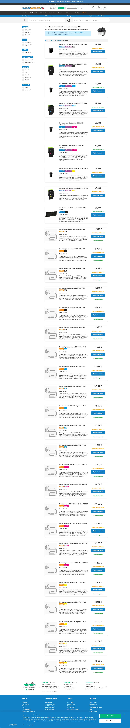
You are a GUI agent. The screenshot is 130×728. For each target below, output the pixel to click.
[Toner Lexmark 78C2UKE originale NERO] (51, 274)
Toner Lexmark (57, 40)
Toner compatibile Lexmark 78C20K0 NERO (73, 44)
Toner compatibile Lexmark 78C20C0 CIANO (73, 84)
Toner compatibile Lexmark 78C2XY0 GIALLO (73, 188)
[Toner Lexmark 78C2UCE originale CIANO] (51, 392)
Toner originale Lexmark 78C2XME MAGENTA (73, 543)
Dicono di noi (70, 702)
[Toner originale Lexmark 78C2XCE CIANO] (51, 431)
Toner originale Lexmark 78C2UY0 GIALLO (72, 602)
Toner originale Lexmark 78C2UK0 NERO (72, 249)
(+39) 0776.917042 (78, 32)
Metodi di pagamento (50, 704)
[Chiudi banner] (124, 714)
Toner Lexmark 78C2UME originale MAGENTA (73, 504)
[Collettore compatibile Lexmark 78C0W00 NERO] (51, 214)
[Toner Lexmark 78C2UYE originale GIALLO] (51, 628)
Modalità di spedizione (50, 706)
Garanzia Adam (71, 704)
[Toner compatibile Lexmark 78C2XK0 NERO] (51, 70)
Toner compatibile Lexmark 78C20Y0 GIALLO (73, 168)
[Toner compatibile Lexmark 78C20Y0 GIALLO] (51, 174)
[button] (36, 12)
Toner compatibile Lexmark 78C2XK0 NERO (73, 64)
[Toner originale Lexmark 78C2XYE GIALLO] (51, 667)
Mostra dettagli (27, 725)
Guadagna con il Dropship (28, 711)
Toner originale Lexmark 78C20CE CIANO (72, 445)
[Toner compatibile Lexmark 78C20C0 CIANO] (51, 90)
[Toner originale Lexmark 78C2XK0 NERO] (51, 294)
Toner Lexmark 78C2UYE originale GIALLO (72, 621)
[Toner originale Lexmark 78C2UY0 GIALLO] (51, 608)
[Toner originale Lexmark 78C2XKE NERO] (51, 314)
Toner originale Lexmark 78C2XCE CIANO (72, 425)
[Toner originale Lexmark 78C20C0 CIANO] (51, 353)
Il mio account (93, 702)
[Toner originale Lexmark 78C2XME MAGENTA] (51, 549)
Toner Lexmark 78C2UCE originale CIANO (72, 386)
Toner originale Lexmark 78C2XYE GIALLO (72, 661)
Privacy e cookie (71, 707)
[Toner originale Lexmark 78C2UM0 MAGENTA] (51, 490)
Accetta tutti (110, 715)
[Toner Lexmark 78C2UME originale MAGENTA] (51, 510)
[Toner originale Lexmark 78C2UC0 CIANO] (51, 372)
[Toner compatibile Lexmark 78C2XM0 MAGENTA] (51, 152)
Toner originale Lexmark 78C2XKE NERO (72, 308)
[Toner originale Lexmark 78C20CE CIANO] (51, 451)
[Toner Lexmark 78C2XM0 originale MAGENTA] (51, 529)
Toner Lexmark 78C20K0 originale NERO (72, 229)
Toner (51, 40)
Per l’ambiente (25, 704)
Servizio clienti (93, 711)
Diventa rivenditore (26, 709)
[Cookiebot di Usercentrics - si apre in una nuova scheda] (12, 725)
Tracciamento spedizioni (96, 707)
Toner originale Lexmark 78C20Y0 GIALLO (72, 582)
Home (46, 40)
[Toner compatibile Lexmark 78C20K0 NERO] (51, 50)
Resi (91, 709)
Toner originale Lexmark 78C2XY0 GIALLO (72, 641)
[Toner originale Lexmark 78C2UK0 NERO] (51, 255)
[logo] (33, 8)
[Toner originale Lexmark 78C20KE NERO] (51, 333)
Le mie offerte (93, 704)
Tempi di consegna (49, 707)
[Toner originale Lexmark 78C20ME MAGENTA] (51, 569)
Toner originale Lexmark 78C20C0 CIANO (72, 347)
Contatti (24, 706)
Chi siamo (24, 702)
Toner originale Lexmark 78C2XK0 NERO (72, 288)
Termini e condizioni (49, 709)
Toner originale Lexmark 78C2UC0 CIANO (72, 366)
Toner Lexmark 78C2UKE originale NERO (72, 268)
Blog (23, 707)
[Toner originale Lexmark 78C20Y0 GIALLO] (51, 588)
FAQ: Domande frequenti (73, 709)
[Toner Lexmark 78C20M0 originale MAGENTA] (51, 471)
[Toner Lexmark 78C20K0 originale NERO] (51, 235)
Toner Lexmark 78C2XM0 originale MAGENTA (73, 523)
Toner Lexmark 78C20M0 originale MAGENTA (73, 465)
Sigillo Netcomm (71, 706)
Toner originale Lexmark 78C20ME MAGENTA (73, 563)
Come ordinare (48, 702)
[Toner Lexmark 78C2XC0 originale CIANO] (51, 412)
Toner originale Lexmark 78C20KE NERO (72, 327)
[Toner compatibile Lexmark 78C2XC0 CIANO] (51, 109)
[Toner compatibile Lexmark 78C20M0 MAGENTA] (51, 129)
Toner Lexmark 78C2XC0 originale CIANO (72, 406)
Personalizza (109, 720)
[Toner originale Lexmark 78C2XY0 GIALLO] (51, 647)
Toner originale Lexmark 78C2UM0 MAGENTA (73, 484)
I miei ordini (92, 706)
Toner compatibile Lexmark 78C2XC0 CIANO (73, 103)
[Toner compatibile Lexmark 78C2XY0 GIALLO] (51, 194)
